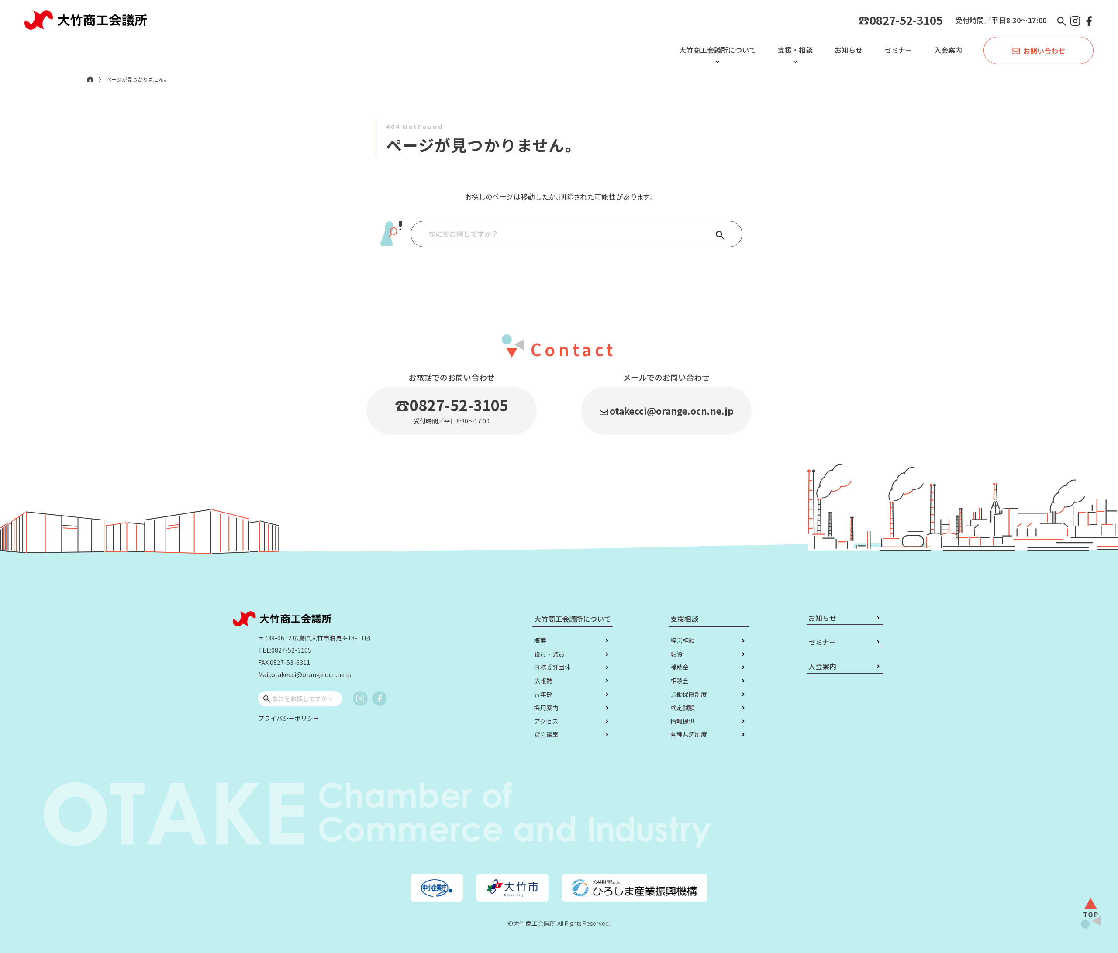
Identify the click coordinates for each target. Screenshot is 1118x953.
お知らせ (849, 50)
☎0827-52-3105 (900, 20)
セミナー (898, 50)
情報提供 (682, 721)
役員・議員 (549, 654)
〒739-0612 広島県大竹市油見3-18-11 (314, 638)
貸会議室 (546, 734)
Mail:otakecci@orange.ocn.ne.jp (305, 674)
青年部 (543, 694)
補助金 (679, 667)
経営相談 (682, 640)
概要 (540, 640)
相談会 (679, 680)
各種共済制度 (688, 734)
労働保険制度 (688, 694)
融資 (676, 654)
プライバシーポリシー (288, 718)
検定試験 (682, 707)
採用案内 (546, 707)
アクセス (546, 721)
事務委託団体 (552, 667)
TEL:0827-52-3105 (284, 650)
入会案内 (948, 50)
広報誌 (543, 680)
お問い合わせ (1044, 50)
